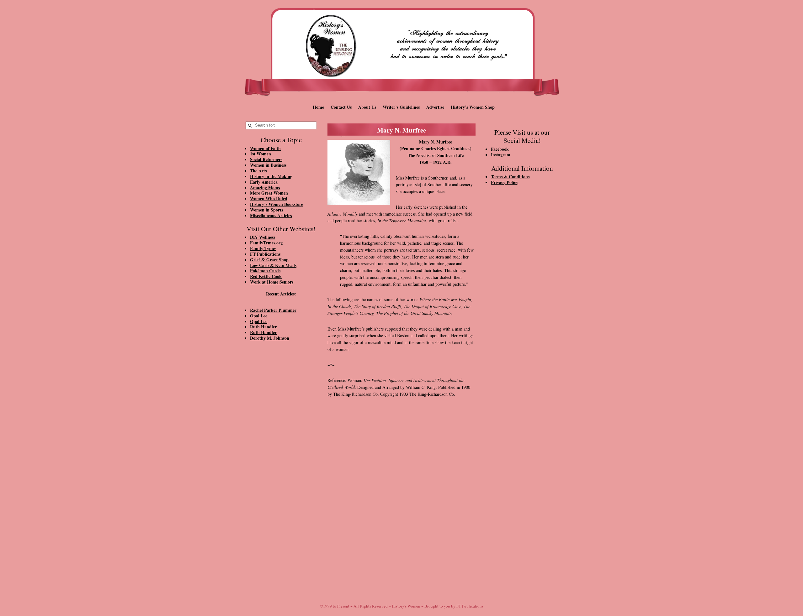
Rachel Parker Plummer (273, 310)
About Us (367, 107)
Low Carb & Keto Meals (273, 265)
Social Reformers (266, 159)
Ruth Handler (263, 326)
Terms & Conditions (510, 176)
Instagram (500, 154)
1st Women (260, 153)
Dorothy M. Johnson (269, 338)
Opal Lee (258, 315)
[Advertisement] (281, 452)
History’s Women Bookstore (276, 204)
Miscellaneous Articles (271, 215)
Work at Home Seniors (271, 282)
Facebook (500, 149)
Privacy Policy (504, 182)
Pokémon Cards (265, 270)
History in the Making (271, 176)
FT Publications (265, 254)
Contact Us (341, 107)
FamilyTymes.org (266, 242)
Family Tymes (263, 248)
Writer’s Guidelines (401, 107)
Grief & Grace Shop (269, 259)
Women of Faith (265, 148)
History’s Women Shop (473, 107)
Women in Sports (266, 209)
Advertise (435, 107)
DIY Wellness (262, 237)
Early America (264, 182)
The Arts (258, 170)
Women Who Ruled (268, 198)
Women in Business (268, 165)
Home (318, 107)
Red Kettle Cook (266, 276)
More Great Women (269, 193)
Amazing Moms (265, 187)
